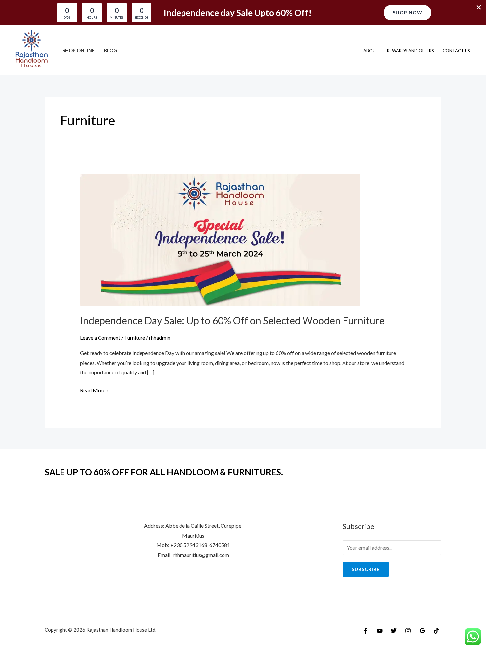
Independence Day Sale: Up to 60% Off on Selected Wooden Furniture (232, 320)
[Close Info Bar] (478, 7)
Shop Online (78, 50)
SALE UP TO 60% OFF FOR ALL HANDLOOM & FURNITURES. (164, 472)
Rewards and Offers (410, 50)
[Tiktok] (436, 631)
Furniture (134, 337)
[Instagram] (408, 631)
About (371, 50)
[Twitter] (394, 631)
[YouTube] (380, 631)
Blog (110, 50)
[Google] (422, 631)
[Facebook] (365, 631)
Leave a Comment (100, 337)
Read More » (94, 391)
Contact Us (456, 50)
